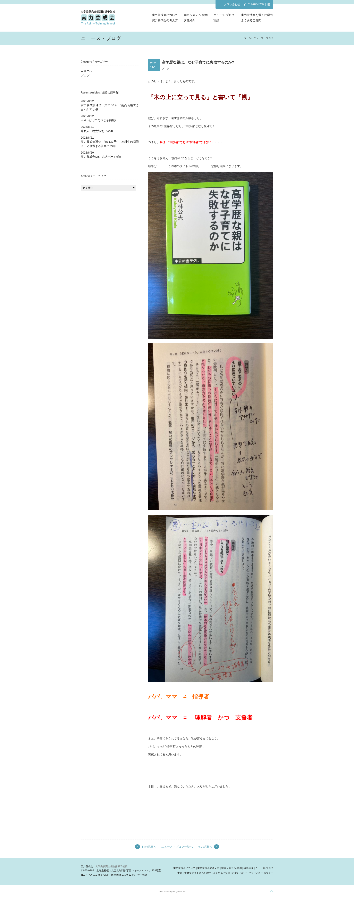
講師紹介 (189, 20)
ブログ (85, 75)
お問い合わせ (232, 4)
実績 (216, 20)
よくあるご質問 (251, 20)
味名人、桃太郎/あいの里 (97, 131)
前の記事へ (149, 846)
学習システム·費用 (196, 15)
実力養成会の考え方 (165, 20)
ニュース (86, 70)
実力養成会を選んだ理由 (257, 15)
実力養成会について (165, 15)
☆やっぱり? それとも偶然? (98, 120)
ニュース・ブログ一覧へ (177, 846)
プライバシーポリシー (261, 873)
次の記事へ (205, 846)
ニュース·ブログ (224, 15)
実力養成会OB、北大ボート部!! (101, 156)
